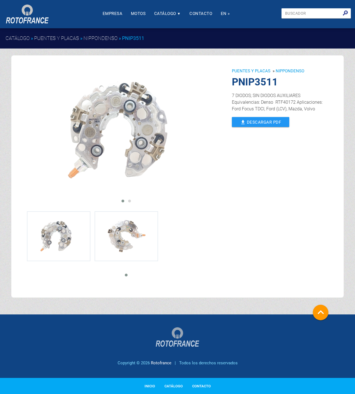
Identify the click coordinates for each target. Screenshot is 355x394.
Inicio (149, 386)
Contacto (200, 13)
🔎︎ (345, 13)
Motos (138, 13)
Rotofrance (161, 362)
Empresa (113, 13)
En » (225, 13)
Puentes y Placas (56, 38)
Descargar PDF (260, 122)
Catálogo (167, 13)
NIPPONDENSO (100, 38)
